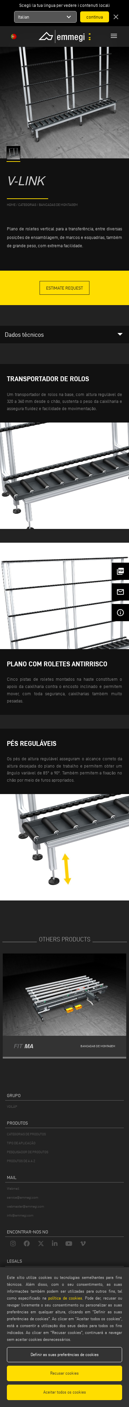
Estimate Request (64, 287)
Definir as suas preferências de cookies (65, 1354)
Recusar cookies (64, 1373)
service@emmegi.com (22, 1197)
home (11, 205)
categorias (27, 205)
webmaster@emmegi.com (25, 1206)
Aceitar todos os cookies (64, 1392)
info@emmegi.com (20, 1215)
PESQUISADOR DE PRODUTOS (27, 1152)
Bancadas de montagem (58, 205)
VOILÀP (12, 1106)
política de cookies (65, 1298)
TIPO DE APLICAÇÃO (21, 1143)
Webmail (13, 1188)
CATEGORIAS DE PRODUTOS (26, 1134)
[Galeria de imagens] (14, 158)
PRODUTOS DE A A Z (21, 1161)
